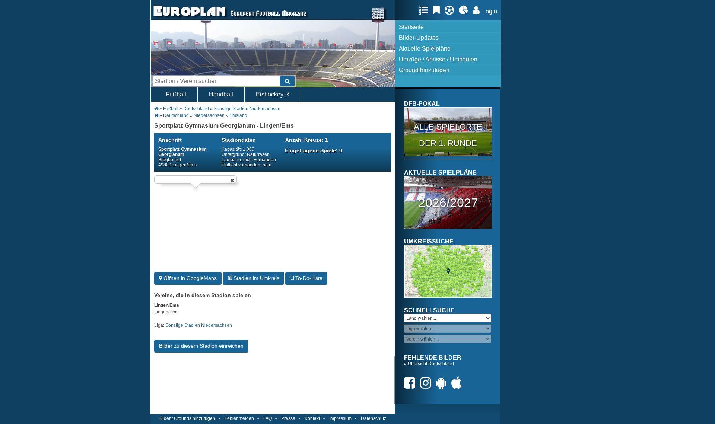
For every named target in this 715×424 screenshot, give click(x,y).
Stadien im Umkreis (255, 278)
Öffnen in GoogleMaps (189, 278)
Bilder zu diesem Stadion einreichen (201, 346)
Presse (288, 418)
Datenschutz (373, 418)
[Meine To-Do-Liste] (438, 10)
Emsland (238, 115)
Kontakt (312, 418)
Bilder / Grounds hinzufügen (187, 418)
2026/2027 (448, 202)
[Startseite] (189, 17)
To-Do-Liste (308, 278)
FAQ (267, 418)
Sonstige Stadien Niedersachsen (247, 108)
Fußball (176, 94)
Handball (221, 94)
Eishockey (270, 94)
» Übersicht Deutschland (429, 363)
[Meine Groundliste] (425, 10)
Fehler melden (239, 418)
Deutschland (196, 108)
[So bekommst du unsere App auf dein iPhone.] (458, 383)
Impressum (340, 418)
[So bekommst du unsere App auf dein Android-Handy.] (443, 383)
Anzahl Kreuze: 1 (306, 140)
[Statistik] (465, 10)
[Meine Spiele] (451, 10)
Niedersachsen (209, 115)
